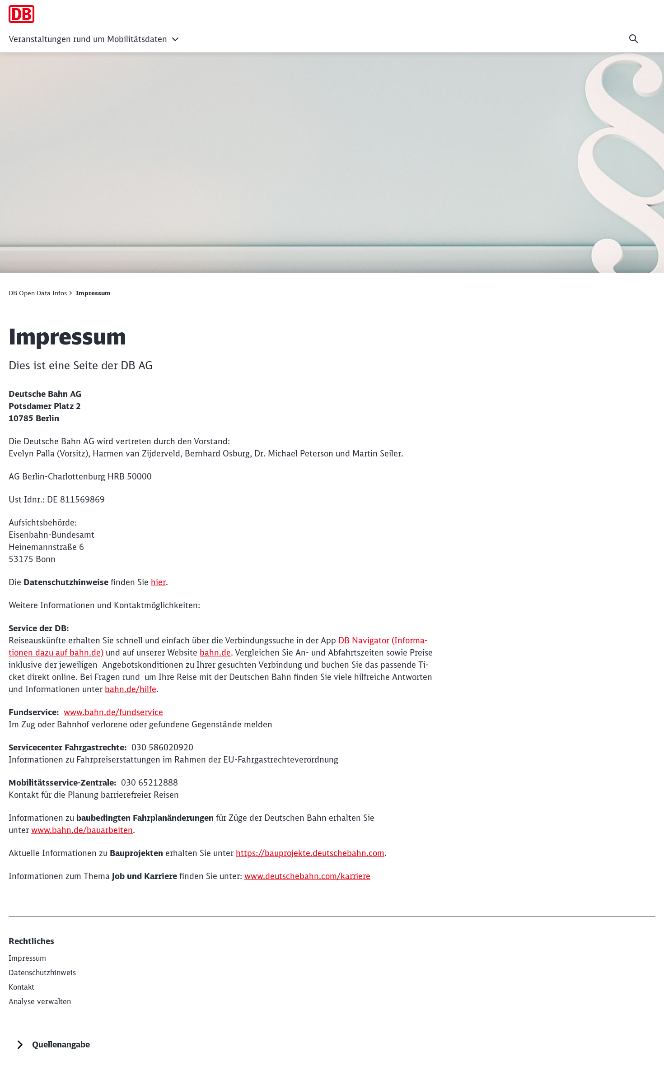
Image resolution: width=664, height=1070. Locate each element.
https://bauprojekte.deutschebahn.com (310, 853)
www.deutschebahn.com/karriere (307, 876)
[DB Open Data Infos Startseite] (21, 14)
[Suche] (634, 39)
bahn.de (215, 652)
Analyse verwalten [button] (40, 1001)
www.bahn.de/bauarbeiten (82, 830)
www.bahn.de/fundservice (113, 712)
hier (158, 582)
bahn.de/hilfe (130, 689)
